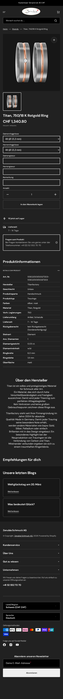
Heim (5, 29)
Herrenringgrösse (11, 144)
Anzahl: (6, 188)
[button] (4, 12)
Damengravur (9, 155)
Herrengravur (9, 166)
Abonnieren (31, 673)
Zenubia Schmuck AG (23, 536)
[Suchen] (56, 20)
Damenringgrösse (11, 134)
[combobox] (31, 20)
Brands (15, 29)
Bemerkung (8, 177)
